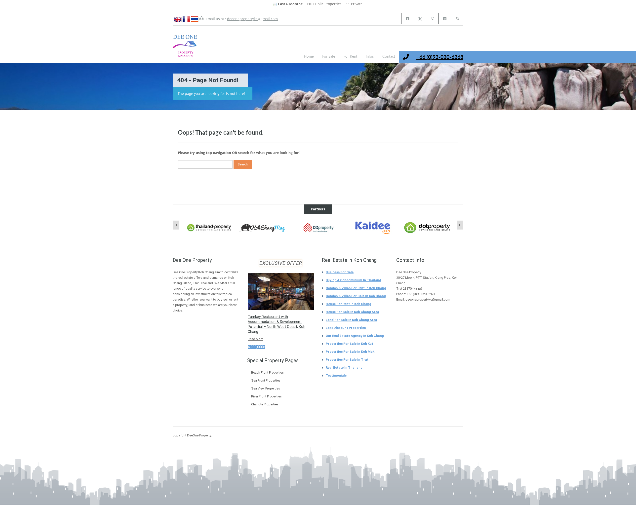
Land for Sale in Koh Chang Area (351, 320)
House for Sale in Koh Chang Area (352, 312)
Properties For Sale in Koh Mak (350, 351)
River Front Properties (266, 396)
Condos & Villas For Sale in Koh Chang (356, 296)
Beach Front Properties (267, 372)
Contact (388, 56)
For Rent (350, 56)
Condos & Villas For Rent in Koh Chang (356, 288)
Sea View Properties (265, 388)
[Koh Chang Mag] (263, 228)
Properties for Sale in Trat (347, 359)
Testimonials (336, 375)
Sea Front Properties (265, 380)
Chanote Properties (264, 404)
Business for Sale (340, 272)
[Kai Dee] (373, 228)
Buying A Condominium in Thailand (353, 280)
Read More (255, 339)
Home (309, 56)
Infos (370, 56)
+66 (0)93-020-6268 (439, 57)
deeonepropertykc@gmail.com (252, 18)
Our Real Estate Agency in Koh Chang (355, 336)
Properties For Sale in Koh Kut (349, 344)
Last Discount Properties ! (346, 328)
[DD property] (318, 228)
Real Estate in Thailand (344, 367)
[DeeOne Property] (185, 48)
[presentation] (176, 225)
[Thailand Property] (209, 228)
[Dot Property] (427, 228)
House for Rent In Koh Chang (348, 304)
